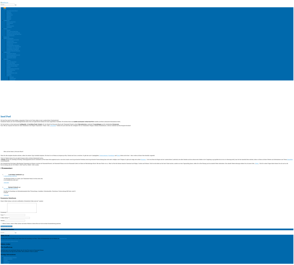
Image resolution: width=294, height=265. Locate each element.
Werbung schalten (8, 259)
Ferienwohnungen (11, 21)
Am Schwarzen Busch (12, 10)
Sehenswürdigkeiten (8, 38)
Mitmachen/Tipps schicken (10, 257)
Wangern (9, 16)
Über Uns (9, 75)
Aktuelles (9, 74)
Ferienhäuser (10, 23)
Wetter (256, 163)
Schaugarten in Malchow (13, 49)
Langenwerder (10, 41)
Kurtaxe (9, 67)
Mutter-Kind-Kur (11, 70)
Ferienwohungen (103, 155)
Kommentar (4, 212)
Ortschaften (53, 125)
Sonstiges (6, 59)
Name (2, 215)
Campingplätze (10, 26)
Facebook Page (63, 238)
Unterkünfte (6, 20)
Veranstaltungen (10, 35)
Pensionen (9, 27)
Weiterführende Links (12, 72)
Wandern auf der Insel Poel (13, 32)
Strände (8, 30)
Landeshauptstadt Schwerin (13, 55)
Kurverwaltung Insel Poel (13, 68)
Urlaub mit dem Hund (12, 66)
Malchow (9, 17)
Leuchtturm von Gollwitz (13, 48)
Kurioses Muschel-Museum (13, 50)
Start (5, 8)
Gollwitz (9, 12)
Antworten (6, 182)
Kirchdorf (9, 13)
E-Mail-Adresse (5, 217)
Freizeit (5, 28)
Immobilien (9, 71)
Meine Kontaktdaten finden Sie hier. (9, 241)
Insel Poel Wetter (11, 63)
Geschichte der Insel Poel (13, 64)
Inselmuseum (10, 43)
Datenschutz (13, 78)
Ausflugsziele (7, 52)
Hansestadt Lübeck (11, 57)
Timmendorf (10, 14)
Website (2, 220)
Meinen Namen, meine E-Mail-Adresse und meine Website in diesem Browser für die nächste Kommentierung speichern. (31, 223)
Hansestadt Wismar (11, 53)
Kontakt (12, 77)
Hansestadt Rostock (11, 56)
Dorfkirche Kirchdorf (12, 42)
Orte (5, 9)
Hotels (8, 24)
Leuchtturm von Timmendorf (14, 46)
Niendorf (9, 19)
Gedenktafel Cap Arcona (13, 39)
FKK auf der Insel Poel (12, 31)
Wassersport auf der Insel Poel (14, 34)
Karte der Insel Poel (11, 61)
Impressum (12, 79)
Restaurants (6, 37)
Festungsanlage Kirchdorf (13, 45)
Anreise (8, 60)
